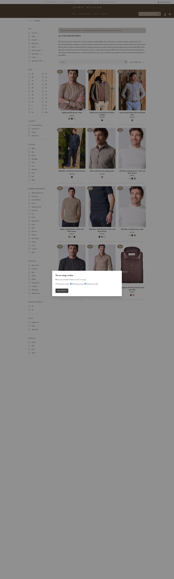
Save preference (62, 291)
